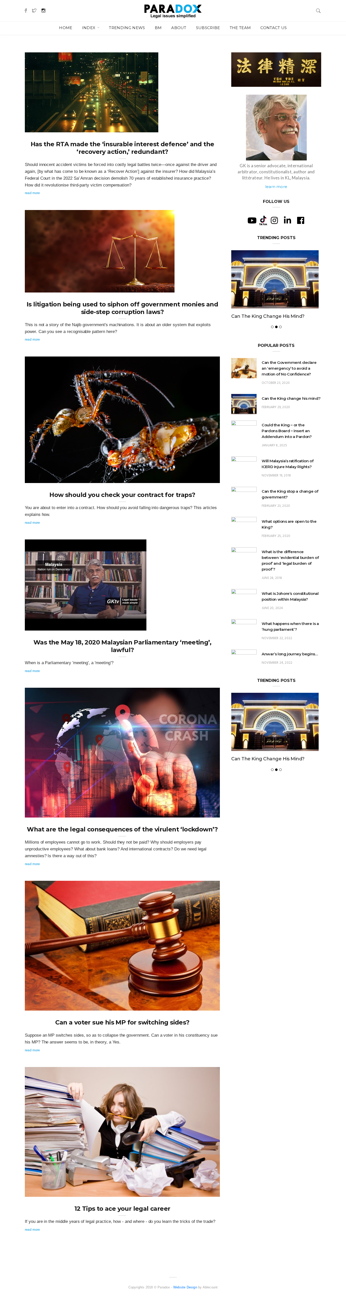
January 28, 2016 (201, 1191)
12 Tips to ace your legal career (122, 1208)
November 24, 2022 (277, 679)
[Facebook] (301, 220)
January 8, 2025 (274, 462)
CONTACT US (273, 27)
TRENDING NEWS (127, 27)
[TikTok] (263, 220)
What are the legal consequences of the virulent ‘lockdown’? (122, 829)
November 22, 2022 (277, 655)
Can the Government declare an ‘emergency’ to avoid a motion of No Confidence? (289, 385)
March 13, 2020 (202, 1005)
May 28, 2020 (130, 625)
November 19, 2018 (276, 492)
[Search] (318, 10)
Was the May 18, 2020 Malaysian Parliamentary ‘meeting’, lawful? (122, 646)
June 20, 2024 (272, 625)
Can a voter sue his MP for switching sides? (122, 1022)
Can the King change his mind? (291, 415)
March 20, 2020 (202, 812)
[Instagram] (274, 220)
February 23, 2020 (276, 523)
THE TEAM (240, 27)
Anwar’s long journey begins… (290, 670)
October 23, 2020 (276, 400)
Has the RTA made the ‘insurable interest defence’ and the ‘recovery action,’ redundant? (122, 147)
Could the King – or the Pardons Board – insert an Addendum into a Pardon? (272, 324)
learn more (276, 186)
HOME (65, 27)
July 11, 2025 (142, 127)
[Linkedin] (287, 220)
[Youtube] (252, 220)
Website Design (185, 1287)
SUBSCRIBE (208, 27)
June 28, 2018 (272, 595)
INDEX (89, 27)
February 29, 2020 (276, 424)
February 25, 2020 (276, 553)
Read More (32, 193)
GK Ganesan (44, 127)
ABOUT (178, 27)
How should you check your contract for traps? (122, 494)
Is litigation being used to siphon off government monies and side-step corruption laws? (122, 308)
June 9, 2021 (204, 477)
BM (158, 27)
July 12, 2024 (158, 287)
